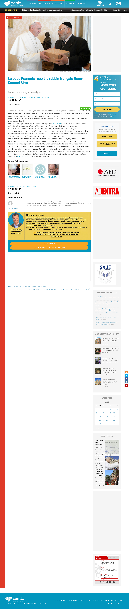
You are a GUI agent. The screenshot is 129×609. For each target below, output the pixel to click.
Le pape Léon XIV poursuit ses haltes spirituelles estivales (99, 475)
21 (103, 420)
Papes (9, 17)
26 (96, 423)
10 (114, 413)
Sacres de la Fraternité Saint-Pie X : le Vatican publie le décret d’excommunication (110, 340)
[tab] (101, 557)
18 (117, 416)
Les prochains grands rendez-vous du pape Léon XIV (100, 461)
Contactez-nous (116, 600)
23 (110, 420)
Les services (82, 600)
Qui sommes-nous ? (60, 600)
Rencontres (16, 17)
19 (96, 420)
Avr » (99, 428)
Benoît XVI (57, 124)
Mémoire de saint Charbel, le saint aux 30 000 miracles (110, 349)
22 (107, 420)
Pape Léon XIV (32, 4)
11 (117, 413)
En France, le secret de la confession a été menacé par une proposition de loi (110, 360)
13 (100, 416)
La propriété (73, 600)
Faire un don (80, 4)
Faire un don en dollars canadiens (49, 248)
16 (110, 416)
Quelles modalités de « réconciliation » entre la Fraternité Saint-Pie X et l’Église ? (109, 381)
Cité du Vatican (44, 4)
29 (107, 423)
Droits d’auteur (105, 600)
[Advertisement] (49, 268)
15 (107, 416)
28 (103, 423)
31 (114, 423)
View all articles (13, 209)
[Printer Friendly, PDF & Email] (85, 108)
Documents (70, 4)
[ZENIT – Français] (15, 3)
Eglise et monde (58, 4)
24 (114, 420)
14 (103, 416)
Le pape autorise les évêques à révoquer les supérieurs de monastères (110, 370)
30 (110, 423)
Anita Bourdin (28, 97)
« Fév (96, 428)
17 (114, 416)
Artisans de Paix (23, 157)
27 (100, 423)
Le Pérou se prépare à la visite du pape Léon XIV (64, 10)
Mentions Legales (93, 600)
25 (117, 420)
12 (96, 416)
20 (100, 420)
